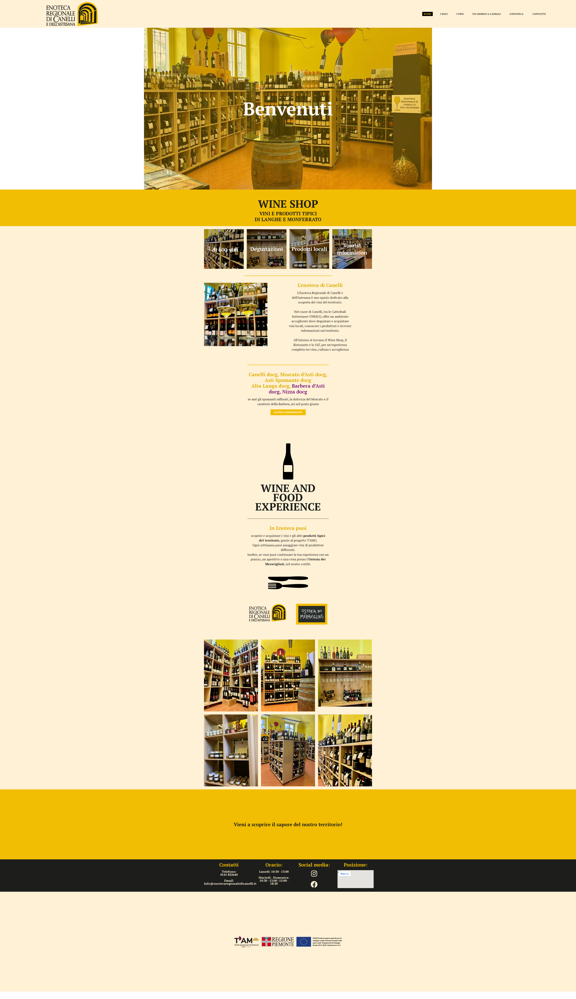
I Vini (460, 14)
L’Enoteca (517, 14)
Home (427, 14)
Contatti (539, 14)
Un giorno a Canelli (486, 14)
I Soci (443, 14)
